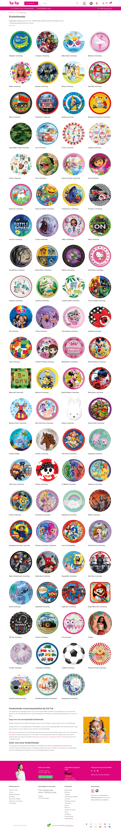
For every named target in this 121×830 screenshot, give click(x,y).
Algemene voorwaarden (15, 801)
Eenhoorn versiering (40, 737)
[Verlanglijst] (107, 3)
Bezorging (12, 796)
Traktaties (67, 794)
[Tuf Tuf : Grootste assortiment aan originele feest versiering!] (15, 3)
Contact (11, 792)
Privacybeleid (12, 803)
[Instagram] (94, 771)
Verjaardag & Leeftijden (71, 796)
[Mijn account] (103, 3)
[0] (109, 3)
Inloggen (40, 796)
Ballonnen (67, 792)
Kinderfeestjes (68, 790)
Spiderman (14, 734)
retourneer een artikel (50, 792)
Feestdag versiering (70, 801)
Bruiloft (66, 805)
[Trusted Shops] (91, 3)
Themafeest (68, 803)
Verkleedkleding (69, 818)
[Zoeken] (77, 3)
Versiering (67, 799)
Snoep (66, 812)
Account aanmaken (43, 798)
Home (15, 12)
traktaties (63, 748)
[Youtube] (97, 771)
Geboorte (67, 807)
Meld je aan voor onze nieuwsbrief (100, 774)
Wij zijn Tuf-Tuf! (13, 790)
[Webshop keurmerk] (84, 3)
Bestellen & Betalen (14, 794)
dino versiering (50, 737)
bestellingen (46, 790)
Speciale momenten (70, 810)
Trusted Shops (108, 8)
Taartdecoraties (69, 816)
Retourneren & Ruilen (14, 799)
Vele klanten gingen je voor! (72, 768)
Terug (11, 12)
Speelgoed (68, 814)
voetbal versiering (61, 737)
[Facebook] (91, 771)
